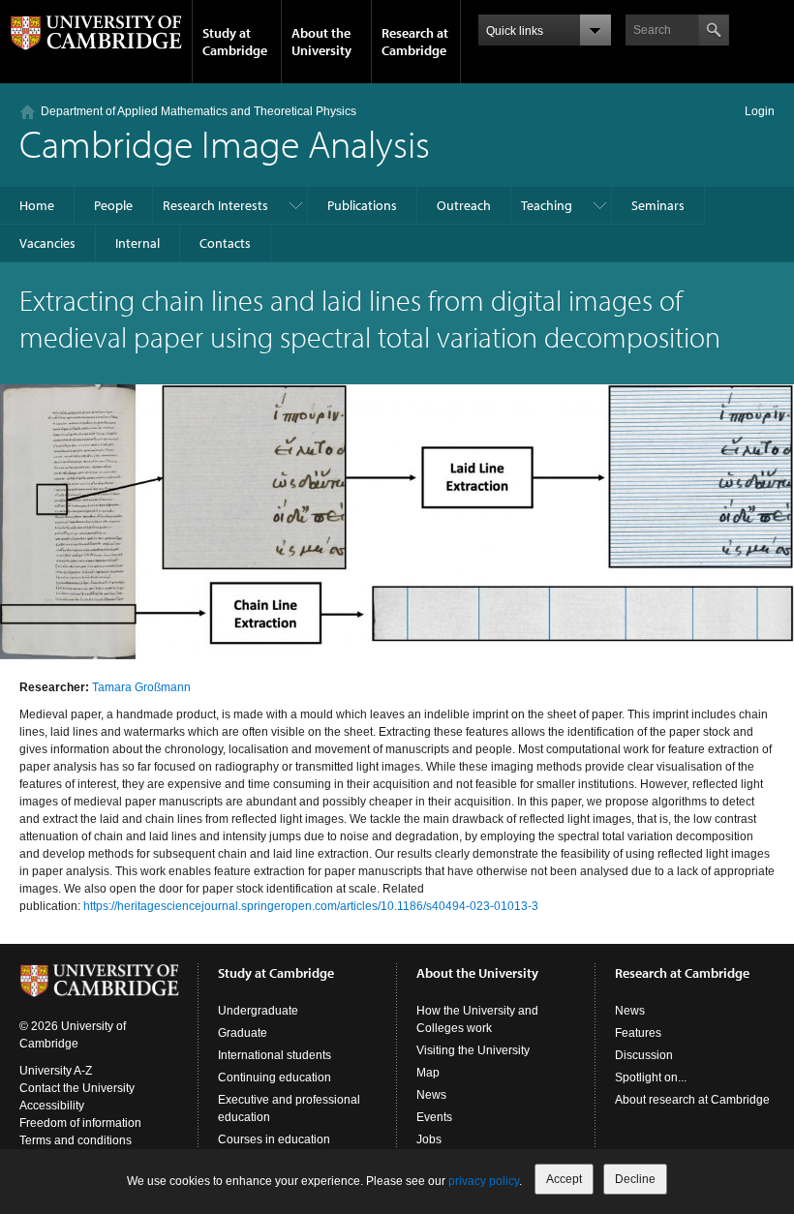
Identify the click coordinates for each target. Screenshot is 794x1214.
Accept (564, 1179)
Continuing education (274, 1077)
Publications (362, 205)
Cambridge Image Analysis (224, 142)
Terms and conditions (75, 1140)
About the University (321, 41)
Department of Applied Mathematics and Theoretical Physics (198, 111)
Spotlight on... (651, 1077)
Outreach (464, 205)
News (431, 1095)
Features (638, 1033)
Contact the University (77, 1088)
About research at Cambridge (692, 1100)
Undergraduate (258, 1010)
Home (36, 205)
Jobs (429, 1139)
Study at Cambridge (234, 41)
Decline (635, 1179)
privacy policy (483, 1181)
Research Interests (215, 205)
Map (428, 1072)
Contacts (225, 243)
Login (760, 111)
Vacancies (47, 243)
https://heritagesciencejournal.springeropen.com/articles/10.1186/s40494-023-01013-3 (310, 906)
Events (434, 1117)
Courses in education (274, 1139)
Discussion (644, 1055)
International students (274, 1055)
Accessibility (51, 1105)
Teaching (546, 205)
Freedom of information (80, 1123)
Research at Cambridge (415, 41)
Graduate (242, 1033)
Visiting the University (473, 1050)
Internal (137, 243)
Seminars (658, 205)
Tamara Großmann (141, 687)
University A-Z (55, 1070)
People (113, 205)
